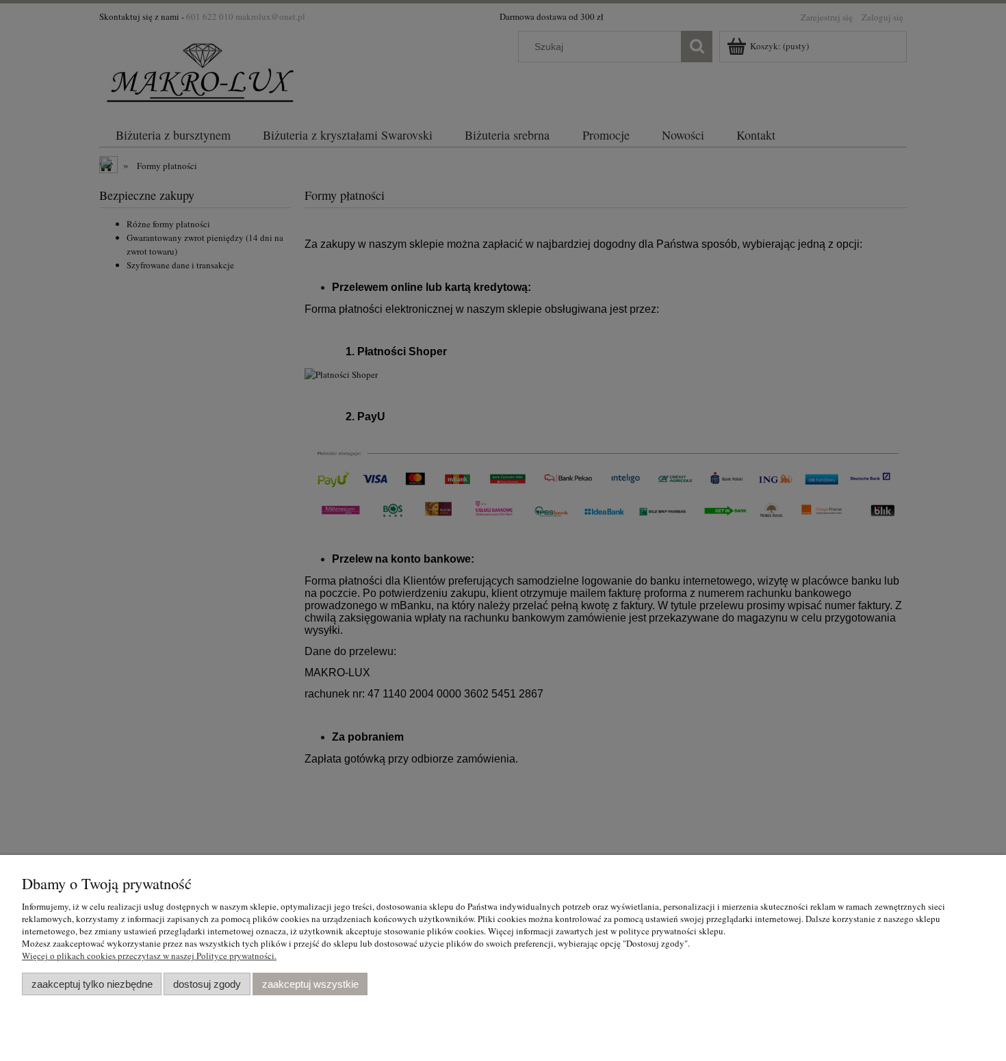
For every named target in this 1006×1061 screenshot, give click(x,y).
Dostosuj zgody (207, 984)
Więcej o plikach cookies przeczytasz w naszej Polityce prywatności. (149, 955)
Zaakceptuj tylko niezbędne (92, 984)
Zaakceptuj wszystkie (310, 984)
